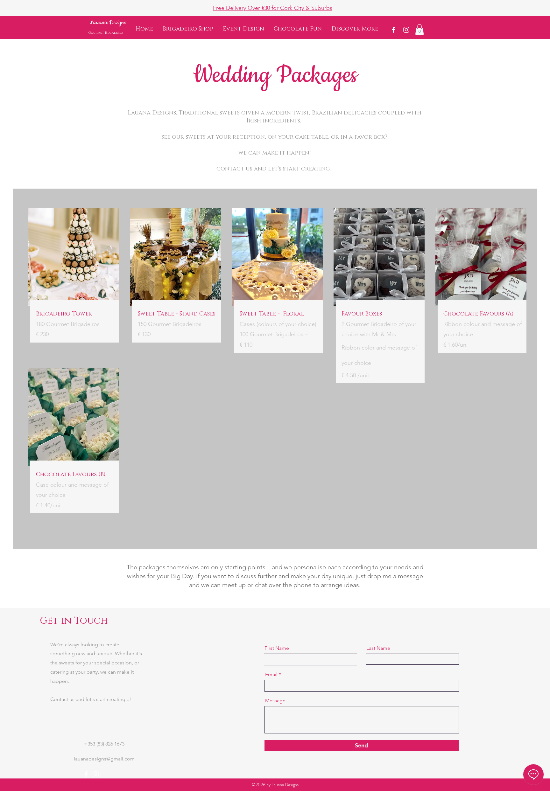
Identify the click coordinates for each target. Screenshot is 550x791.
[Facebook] (86, 774)
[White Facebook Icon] (394, 30)
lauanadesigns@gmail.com (104, 759)
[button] (355, 29)
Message (275, 700)
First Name (276, 648)
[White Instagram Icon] (406, 30)
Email (271, 674)
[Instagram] (96, 774)
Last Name (378, 648)
